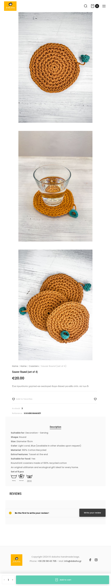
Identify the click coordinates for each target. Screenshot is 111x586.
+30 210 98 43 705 (46, 561)
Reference (17, 413)
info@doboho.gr (72, 561)
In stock (16, 408)
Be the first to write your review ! (32, 513)
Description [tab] (55, 426)
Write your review (92, 512)
